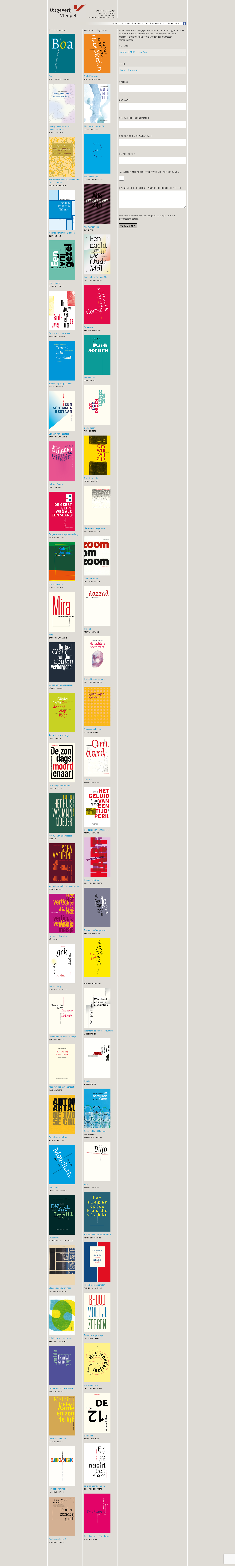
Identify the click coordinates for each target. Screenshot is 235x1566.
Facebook (184, 23)
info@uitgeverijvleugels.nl (102, 17)
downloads (174, 23)
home (115, 23)
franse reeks (141, 23)
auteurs (126, 23)
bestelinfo (158, 23)
